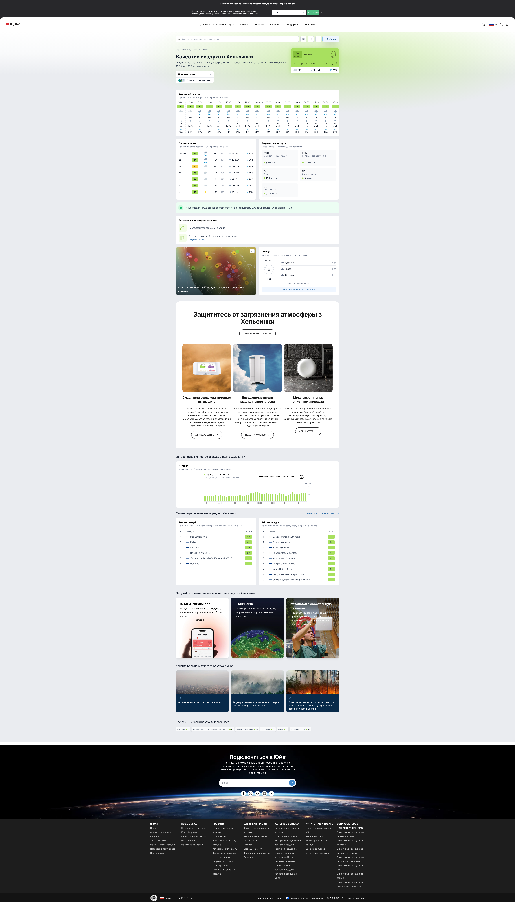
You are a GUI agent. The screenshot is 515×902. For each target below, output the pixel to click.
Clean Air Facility (253, 848)
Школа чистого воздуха (257, 853)
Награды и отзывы (222, 861)
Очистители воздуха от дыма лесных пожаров (350, 884)
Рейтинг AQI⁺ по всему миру (322, 513)
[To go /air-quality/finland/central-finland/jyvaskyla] (299, 579)
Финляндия (185, 50)
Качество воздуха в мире (286, 875)
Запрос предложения (255, 836)
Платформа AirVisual (286, 836)
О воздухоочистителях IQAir (318, 830)
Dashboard (249, 857)
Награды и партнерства (163, 848)
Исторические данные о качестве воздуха (288, 842)
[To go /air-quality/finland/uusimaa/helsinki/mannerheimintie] (216, 536)
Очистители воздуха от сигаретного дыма (350, 850)
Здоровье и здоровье (224, 853)
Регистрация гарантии (193, 836)
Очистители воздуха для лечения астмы (351, 834)
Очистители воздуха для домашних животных (351, 859)
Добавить (332, 39)
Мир (177, 50)
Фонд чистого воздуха (162, 844)
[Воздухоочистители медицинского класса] (257, 368)
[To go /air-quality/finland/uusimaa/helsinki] (299, 558)
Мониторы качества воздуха (317, 842)
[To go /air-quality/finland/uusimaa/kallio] (299, 547)
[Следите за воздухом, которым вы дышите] (206, 368)
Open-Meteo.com (303, 284)
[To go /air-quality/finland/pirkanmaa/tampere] (299, 563)
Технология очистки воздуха (223, 871)
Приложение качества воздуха (287, 830)
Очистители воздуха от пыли (350, 867)
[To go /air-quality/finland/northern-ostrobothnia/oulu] (299, 574)
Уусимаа (195, 50)
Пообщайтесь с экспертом (252, 842)
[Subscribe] (292, 783)
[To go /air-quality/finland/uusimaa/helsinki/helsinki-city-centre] (216, 553)
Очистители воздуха (317, 853)
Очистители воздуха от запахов (350, 875)
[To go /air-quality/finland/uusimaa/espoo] (299, 542)
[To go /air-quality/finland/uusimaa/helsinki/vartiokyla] (216, 547)
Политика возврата (192, 844)
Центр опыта (157, 853)
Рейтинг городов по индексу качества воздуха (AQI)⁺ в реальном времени (286, 855)
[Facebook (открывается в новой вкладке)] (243, 793)
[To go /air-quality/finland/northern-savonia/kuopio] (299, 553)
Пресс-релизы (220, 865)
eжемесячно (288, 476)
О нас (153, 828)
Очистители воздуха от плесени (350, 842)
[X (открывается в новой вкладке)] (250, 793)
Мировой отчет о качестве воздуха (284, 867)
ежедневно (275, 476)
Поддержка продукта (193, 828)
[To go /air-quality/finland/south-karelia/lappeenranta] (299, 536)
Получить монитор (197, 239)
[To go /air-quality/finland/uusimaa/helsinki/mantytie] (216, 563)
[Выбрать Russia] (493, 24)
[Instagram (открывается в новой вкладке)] (264, 793)
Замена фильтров (315, 848)
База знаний (188, 840)
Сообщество (219, 836)
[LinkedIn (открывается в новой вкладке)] (271, 793)
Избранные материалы (225, 848)
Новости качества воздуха (222, 830)
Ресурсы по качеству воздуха (224, 842)
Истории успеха (221, 857)
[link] (483, 24)
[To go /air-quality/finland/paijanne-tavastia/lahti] (299, 569)
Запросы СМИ (158, 840)
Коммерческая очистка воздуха (257, 830)
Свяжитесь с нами (160, 832)
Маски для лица (315, 836)
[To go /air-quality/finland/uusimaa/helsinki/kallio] (216, 542)
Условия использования (270, 898)
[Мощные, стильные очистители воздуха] (308, 368)
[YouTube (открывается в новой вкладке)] (257, 793)
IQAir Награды (189, 832)
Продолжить (313, 12)
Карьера (154, 836)
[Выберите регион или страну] (493, 24)
